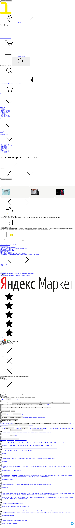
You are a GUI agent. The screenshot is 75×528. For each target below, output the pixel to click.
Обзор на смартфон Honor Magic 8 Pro (47, 191)
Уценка (1, 118)
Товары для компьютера (5, 116)
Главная (2, 93)
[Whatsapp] (45, 36)
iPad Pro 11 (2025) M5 (4, 146)
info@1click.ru (3, 265)
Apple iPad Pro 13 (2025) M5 (6, 145)
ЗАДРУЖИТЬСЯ (4, 396)
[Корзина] (9, 92)
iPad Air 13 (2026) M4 (4, 144)
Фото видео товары (4, 112)
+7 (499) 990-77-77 (4, 27)
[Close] (9, 354)
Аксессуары (2, 113)
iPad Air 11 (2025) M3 (4, 148)
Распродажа (2, 107)
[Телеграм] (9, 36)
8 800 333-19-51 (3, 264)
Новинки (2, 108)
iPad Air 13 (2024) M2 (4, 151)
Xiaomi (1, 132)
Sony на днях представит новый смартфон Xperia (19, 191)
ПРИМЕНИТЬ (8, 1)
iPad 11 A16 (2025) (4, 149)
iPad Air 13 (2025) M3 (4, 147)
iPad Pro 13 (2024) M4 (4, 150)
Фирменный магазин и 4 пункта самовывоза (9, 23)
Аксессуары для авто (4, 115)
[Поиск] (21, 61)
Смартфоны (2, 109)
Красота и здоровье (4, 117)
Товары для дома (3, 114)
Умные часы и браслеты (5, 111)
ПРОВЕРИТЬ (3, 378)
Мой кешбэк (18, 83)
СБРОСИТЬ (3, 1)
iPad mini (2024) (3, 152)
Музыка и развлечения (5, 110)
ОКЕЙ (2, 344)
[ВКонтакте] (27, 36)
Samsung (2, 130)
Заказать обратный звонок (5, 38)
